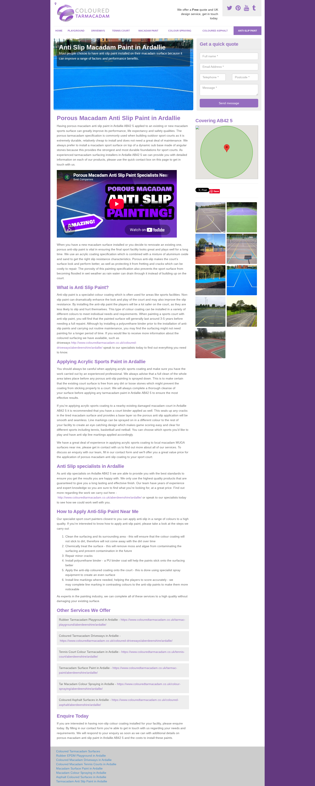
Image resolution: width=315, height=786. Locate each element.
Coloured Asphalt (215, 30)
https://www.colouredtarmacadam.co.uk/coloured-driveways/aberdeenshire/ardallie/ (116, 640)
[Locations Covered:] (55, 3)
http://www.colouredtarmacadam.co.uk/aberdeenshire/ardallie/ (100, 497)
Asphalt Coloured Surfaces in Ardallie (81, 777)
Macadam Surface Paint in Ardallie (79, 768)
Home (58, 30)
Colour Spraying (179, 30)
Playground (76, 30)
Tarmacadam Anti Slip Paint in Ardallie (81, 781)
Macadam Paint (148, 30)
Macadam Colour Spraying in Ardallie (81, 772)
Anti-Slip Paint (247, 30)
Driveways (98, 30)
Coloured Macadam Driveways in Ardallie (84, 760)
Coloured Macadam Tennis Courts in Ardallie (86, 764)
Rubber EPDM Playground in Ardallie (81, 755)
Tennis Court (121, 30)
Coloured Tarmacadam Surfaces (78, 751)
